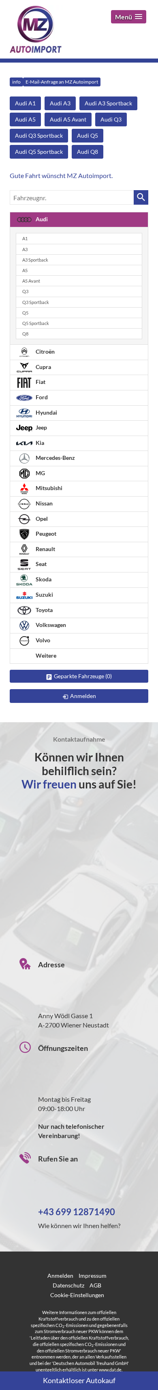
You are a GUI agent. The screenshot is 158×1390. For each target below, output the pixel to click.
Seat (40, 563)
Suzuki (43, 594)
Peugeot (45, 533)
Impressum (93, 1275)
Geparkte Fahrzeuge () (83, 676)
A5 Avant (31, 280)
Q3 (25, 291)
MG (39, 473)
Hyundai (45, 412)
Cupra (42, 366)
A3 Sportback (35, 259)
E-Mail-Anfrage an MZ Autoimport (62, 82)
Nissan (43, 503)
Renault (44, 548)
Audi (41, 219)
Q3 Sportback (35, 302)
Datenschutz (68, 1285)
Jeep (40, 427)
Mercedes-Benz (54, 457)
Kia (39, 442)
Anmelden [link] (83, 695)
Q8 (25, 333)
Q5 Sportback (35, 323)
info (16, 82)
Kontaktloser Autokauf (79, 1380)
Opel (41, 518)
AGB (95, 1285)
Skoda (42, 579)
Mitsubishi (48, 487)
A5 (25, 270)
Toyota (43, 609)
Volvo (42, 640)
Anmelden (60, 1275)
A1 (25, 238)
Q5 (25, 312)
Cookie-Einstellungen (77, 1294)
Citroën (44, 351)
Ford (41, 397)
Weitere (45, 655)
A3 (25, 249)
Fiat (39, 381)
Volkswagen (50, 624)
